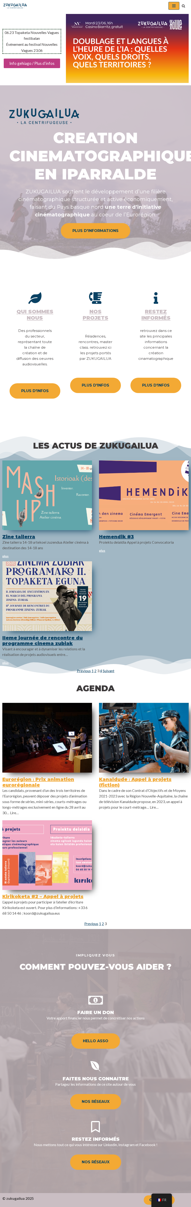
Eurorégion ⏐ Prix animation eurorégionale (38, 782)
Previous (84, 670)
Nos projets (95, 314)
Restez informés (156, 314)
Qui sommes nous (35, 314)
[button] (183, 6)
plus (5, 556)
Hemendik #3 (116, 536)
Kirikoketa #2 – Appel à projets (42, 896)
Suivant (108, 670)
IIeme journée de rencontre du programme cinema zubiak (42, 640)
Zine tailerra (18, 536)
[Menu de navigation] (173, 6)
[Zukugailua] (15, 5)
